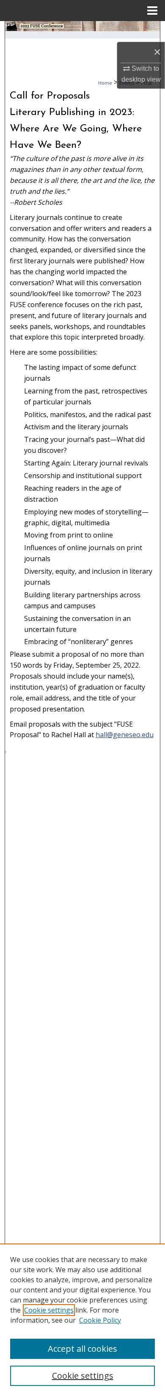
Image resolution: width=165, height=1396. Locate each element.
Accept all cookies (82, 1348)
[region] (82, 1320)
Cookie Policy (100, 1320)
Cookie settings (49, 1310)
